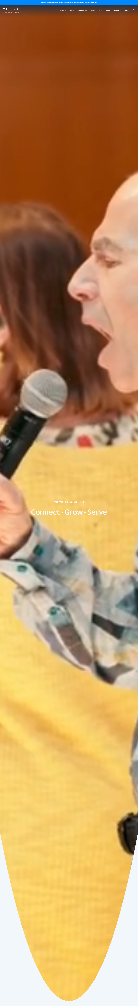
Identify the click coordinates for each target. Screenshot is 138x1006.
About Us (63, 10)
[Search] (134, 10)
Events (108, 10)
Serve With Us (82, 10)
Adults (93, 10)
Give (126, 10)
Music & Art (118, 10)
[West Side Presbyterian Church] (11, 10)
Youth (100, 10)
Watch (72, 10)
